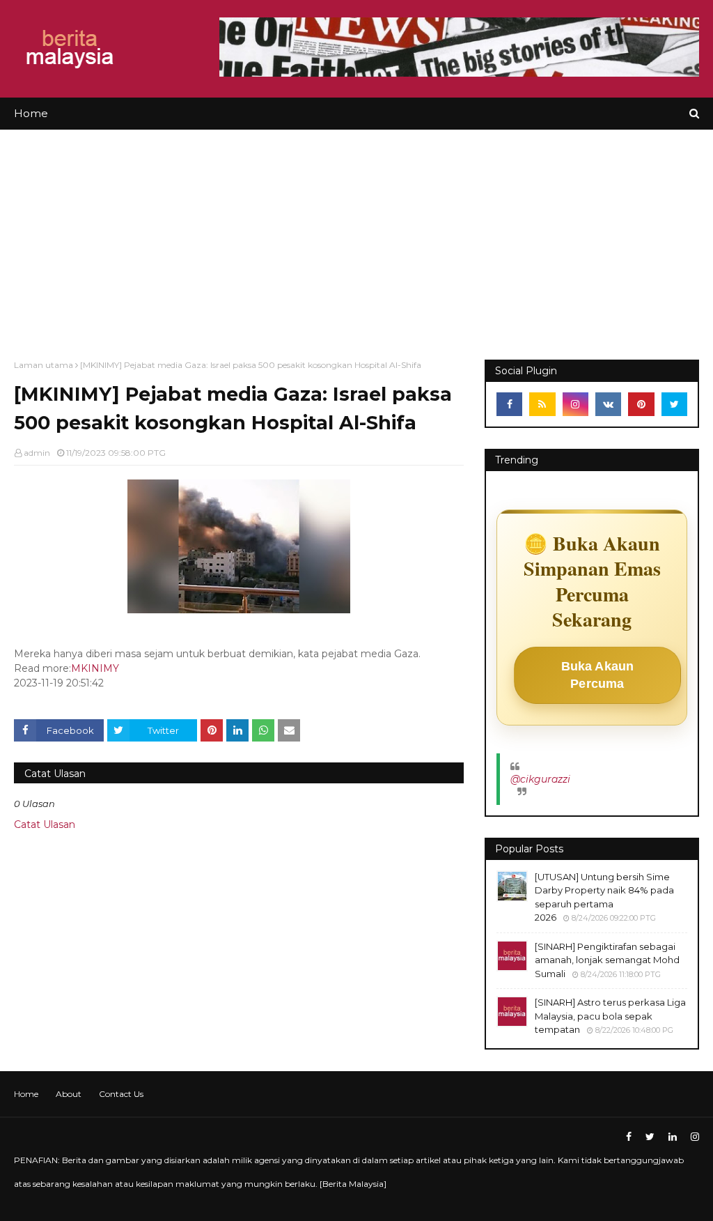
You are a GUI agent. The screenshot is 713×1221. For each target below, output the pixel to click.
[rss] (542, 404)
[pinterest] (641, 404)
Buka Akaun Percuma (597, 675)
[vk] (608, 404)
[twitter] (674, 404)
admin (37, 452)
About (68, 1094)
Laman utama (43, 365)
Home (26, 1094)
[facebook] (509, 404)
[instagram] (575, 404)
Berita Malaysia (353, 1183)
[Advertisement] (356, 234)
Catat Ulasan (44, 824)
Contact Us (121, 1094)
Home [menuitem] (31, 113)
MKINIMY (95, 668)
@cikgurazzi (540, 779)
